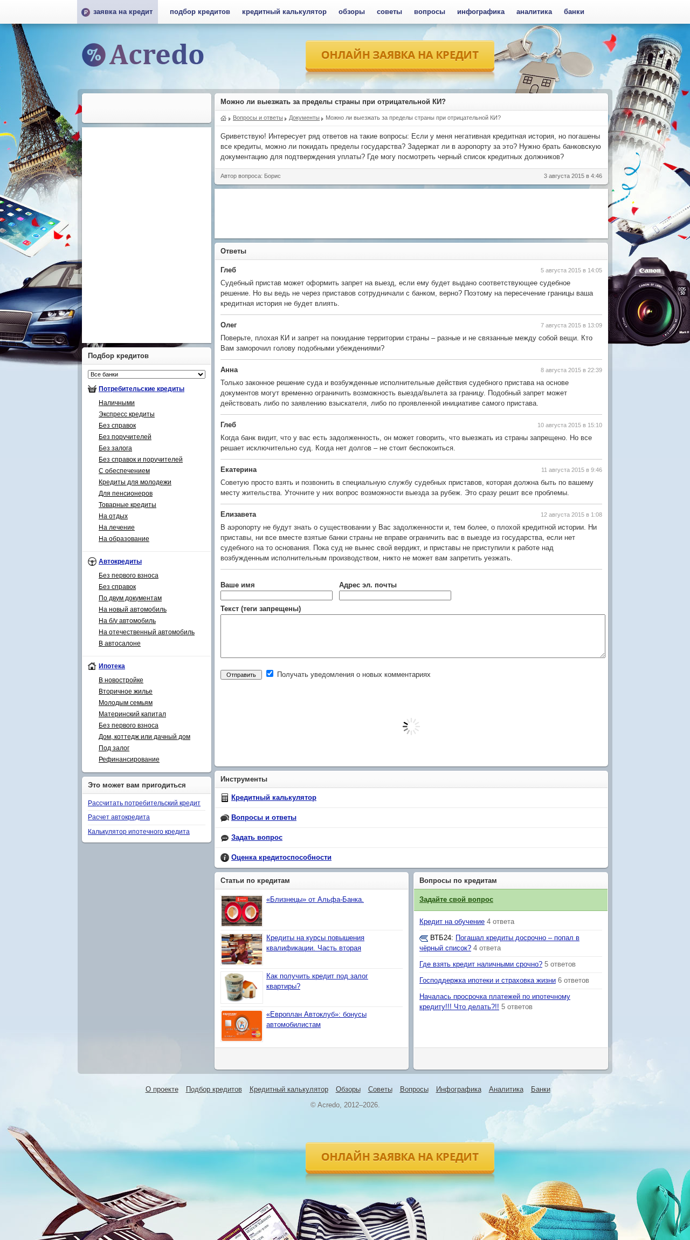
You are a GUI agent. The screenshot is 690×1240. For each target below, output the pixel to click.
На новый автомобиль (133, 609)
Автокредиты (120, 561)
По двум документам (130, 598)
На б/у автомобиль (127, 621)
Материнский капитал (132, 714)
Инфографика (481, 12)
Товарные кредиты (127, 505)
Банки (574, 12)
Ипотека (112, 666)
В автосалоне (120, 643)
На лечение (117, 527)
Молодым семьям (126, 703)
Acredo (223, 117)
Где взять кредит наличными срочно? (480, 964)
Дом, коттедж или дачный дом (144, 737)
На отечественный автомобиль (147, 632)
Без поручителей (125, 437)
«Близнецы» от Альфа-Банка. (315, 899)
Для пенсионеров (126, 493)
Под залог (114, 748)
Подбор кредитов (200, 12)
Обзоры (352, 12)
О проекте (162, 1089)
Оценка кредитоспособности (281, 857)
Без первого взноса (128, 575)
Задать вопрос (256, 837)
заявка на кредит (123, 12)
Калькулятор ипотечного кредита (139, 831)
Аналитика (534, 12)
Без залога (115, 448)
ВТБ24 (440, 938)
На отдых (113, 516)
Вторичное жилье (126, 691)
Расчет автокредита (119, 817)
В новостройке (121, 680)
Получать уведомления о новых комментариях (353, 675)
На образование (124, 539)
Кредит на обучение (452, 922)
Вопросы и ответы (263, 817)
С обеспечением (124, 471)
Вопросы (429, 12)
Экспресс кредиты (127, 414)
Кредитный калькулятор (273, 797)
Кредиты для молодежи (135, 482)
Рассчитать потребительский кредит (144, 803)
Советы (389, 12)
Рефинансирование (129, 759)
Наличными (117, 403)
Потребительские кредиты (141, 389)
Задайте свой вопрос (456, 899)
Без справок (117, 425)
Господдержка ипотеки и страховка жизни (487, 980)
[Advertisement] (411, 213)
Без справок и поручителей (141, 459)
